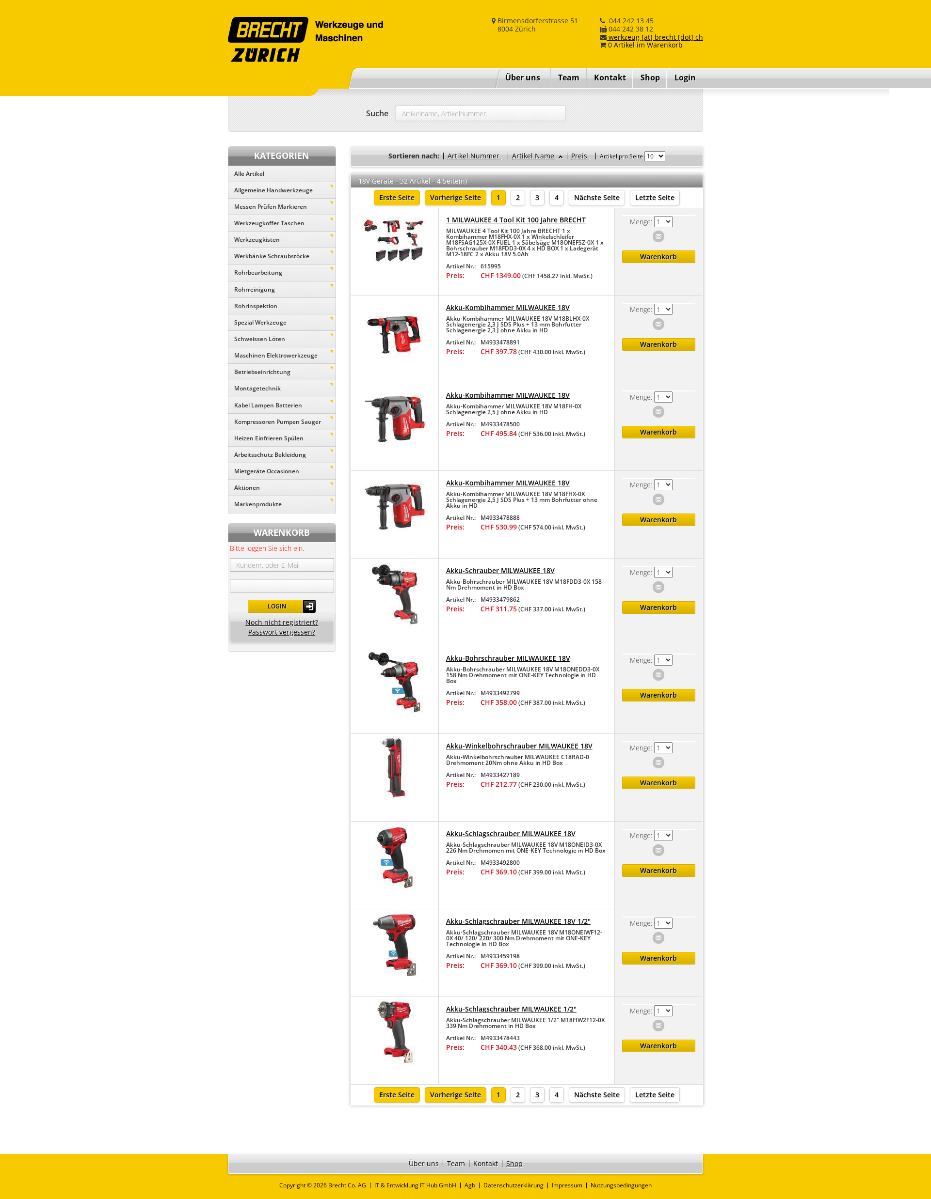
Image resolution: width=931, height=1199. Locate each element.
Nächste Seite (597, 197)
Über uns (522, 77)
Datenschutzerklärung (513, 1185)
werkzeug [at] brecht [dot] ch (655, 37)
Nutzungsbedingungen (621, 1185)
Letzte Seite (654, 197)
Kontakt (610, 77)
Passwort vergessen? (281, 632)
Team (568, 77)
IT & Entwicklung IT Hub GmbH (415, 1185)
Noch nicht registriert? (281, 622)
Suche (377, 113)
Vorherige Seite (455, 197)
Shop (650, 77)
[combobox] (480, 113)
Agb (470, 1185)
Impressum (567, 1185)
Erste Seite (397, 197)
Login (277, 606)
